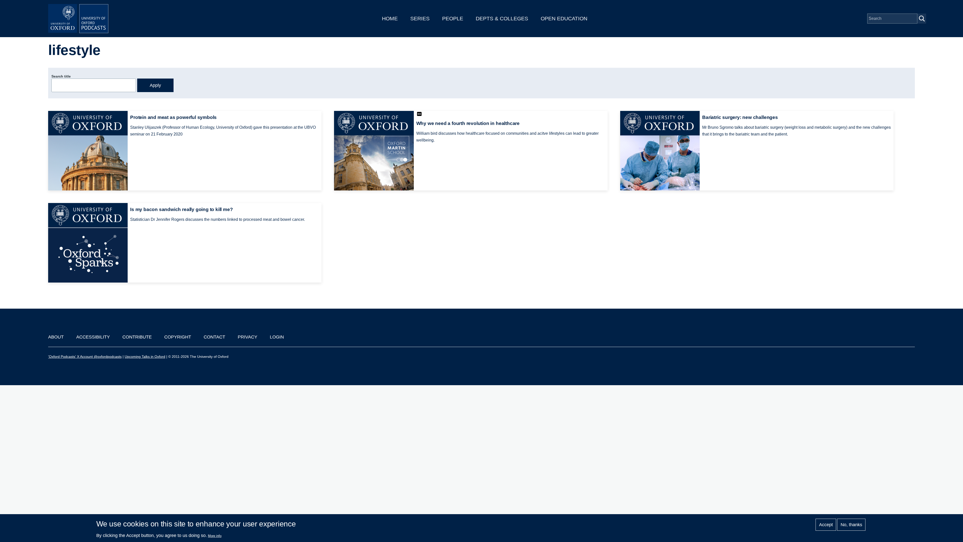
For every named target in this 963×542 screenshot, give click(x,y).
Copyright (177, 337)
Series (420, 18)
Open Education (564, 18)
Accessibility (93, 337)
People (452, 18)
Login (277, 337)
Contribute (137, 337)
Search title (61, 76)
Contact (214, 337)
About (56, 337)
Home (390, 18)
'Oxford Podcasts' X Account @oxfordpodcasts (85, 357)
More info (214, 536)
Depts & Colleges (502, 18)
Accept (826, 524)
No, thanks (851, 524)
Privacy (247, 337)
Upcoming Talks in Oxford (145, 357)
